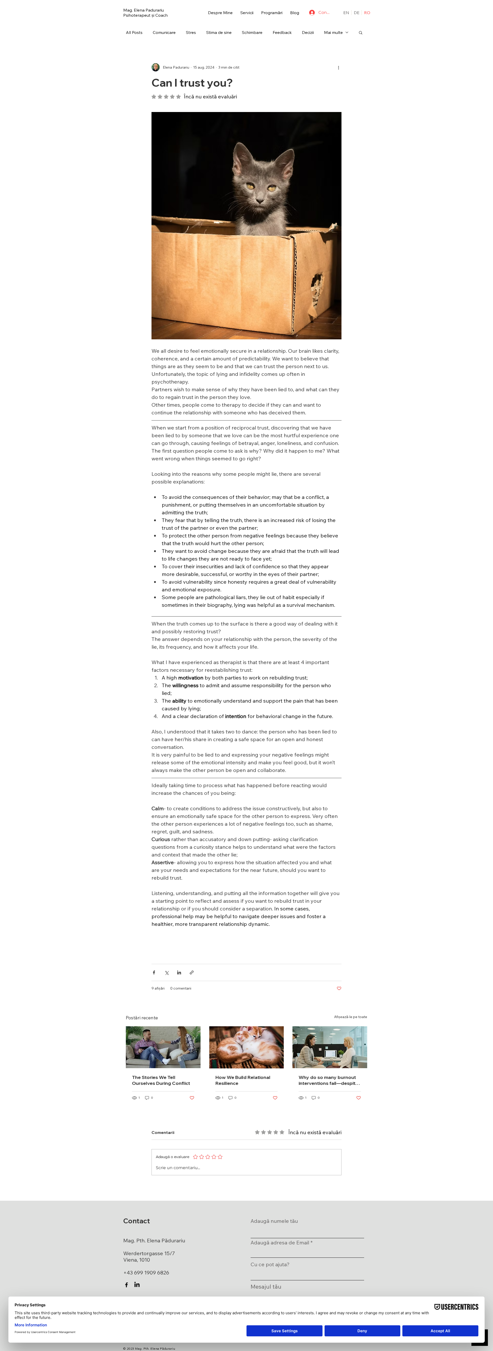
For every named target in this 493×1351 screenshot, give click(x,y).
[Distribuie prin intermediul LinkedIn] (179, 972)
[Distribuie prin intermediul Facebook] (153, 972)
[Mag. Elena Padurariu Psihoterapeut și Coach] (151, 12)
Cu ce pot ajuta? (270, 1264)
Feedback (282, 32)
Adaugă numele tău (274, 1221)
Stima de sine (219, 32)
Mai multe (333, 32)
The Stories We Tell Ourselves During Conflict (161, 1080)
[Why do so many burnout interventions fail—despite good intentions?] (329, 1047)
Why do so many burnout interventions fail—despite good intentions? (328, 1080)
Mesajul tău (266, 1286)
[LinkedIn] (137, 1285)
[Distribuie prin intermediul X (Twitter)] (166, 972)
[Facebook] (126, 1285)
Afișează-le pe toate (350, 1016)
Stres (191, 32)
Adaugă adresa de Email (280, 1242)
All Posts (134, 32)
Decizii (308, 32)
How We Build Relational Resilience (242, 1080)
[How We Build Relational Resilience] (246, 1047)
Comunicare (164, 32)
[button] (246, 12)
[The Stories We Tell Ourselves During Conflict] (163, 1047)
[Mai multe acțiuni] (338, 67)
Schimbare (252, 32)
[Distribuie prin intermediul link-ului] (191, 972)
